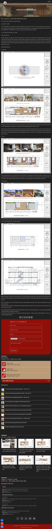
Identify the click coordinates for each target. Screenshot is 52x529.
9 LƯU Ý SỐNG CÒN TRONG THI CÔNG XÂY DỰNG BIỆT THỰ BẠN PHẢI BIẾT (18, 414)
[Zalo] (2, 520)
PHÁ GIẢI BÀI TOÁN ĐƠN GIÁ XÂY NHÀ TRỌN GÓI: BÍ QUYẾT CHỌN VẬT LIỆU (18, 410)
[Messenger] (2, 526)
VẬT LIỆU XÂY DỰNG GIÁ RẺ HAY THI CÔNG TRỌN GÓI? (14, 426)
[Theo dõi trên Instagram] (22, 518)
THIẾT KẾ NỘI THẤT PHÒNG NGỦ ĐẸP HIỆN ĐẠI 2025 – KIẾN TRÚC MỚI (18, 393)
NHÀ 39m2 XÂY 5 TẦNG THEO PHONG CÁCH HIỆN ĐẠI (9, 468)
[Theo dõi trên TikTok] (26, 518)
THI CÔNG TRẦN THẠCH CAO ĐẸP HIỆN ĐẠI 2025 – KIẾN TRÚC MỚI (17, 389)
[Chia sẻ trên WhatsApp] (20, 317)
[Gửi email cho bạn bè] (27, 317)
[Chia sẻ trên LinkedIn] (32, 317)
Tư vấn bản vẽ (6, 18)
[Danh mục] (49, 1)
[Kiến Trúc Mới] (5, 3)
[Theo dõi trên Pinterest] (30, 518)
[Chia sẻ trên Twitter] (25, 317)
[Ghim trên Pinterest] (29, 317)
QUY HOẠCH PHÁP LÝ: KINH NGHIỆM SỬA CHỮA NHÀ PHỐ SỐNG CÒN (17, 401)
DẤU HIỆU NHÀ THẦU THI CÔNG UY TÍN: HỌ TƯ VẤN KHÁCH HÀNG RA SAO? (18, 405)
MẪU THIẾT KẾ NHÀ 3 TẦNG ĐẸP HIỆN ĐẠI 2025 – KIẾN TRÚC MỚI (17, 397)
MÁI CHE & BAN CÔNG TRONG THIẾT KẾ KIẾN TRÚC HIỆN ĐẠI (15, 422)
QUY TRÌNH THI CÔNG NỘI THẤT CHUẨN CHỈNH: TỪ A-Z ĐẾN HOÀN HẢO (17, 418)
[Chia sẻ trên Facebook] (22, 317)
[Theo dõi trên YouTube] (34, 518)
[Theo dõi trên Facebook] (17, 518)
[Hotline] (2, 523)
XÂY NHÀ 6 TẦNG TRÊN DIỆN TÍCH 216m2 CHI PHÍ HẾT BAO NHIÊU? (26, 451)
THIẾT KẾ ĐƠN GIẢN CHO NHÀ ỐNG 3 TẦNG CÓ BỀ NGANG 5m (25, 468)
